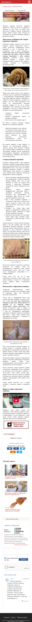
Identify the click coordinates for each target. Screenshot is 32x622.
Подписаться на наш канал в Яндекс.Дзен (18, 424)
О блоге (13, 617)
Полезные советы (17, 6)
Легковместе (6, 2)
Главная (6, 617)
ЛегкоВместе (21, 621)
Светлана (11, 434)
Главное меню (7, 6)
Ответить (26, 601)
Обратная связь (22, 617)
